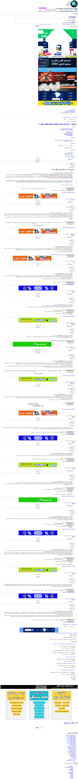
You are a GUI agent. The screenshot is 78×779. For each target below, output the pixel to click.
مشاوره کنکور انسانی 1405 (70, 735)
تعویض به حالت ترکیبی (69, 153)
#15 (67, 598)
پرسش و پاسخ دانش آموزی (70, 110)
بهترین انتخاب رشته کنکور (70, 747)
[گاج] (32, 346)
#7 (67, 347)
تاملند (74, 758)
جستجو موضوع (73, 143)
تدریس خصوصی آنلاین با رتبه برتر (62, 711)
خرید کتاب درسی (72, 753)
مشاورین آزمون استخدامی (16, 708)
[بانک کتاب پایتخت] (57, 105)
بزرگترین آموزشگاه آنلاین (71, 760)
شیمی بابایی (73, 757)
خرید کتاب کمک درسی (71, 746)
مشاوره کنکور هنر (72, 744)
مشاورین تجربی (66, 702)
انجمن (74, 108)
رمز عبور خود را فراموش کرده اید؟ (68, 22)
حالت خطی (71, 152)
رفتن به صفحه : (72, 119)
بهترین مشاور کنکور (72, 748)
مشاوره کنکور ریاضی (71, 738)
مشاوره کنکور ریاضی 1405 (70, 737)
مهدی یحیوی (73, 745)
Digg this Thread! (70, 132)
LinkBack (73, 126)
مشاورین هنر (57, 705)
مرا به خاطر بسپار (70, 20)
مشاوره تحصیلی (72, 750)
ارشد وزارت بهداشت (39, 714)
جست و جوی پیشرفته (69, 147)
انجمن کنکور (72, 677)
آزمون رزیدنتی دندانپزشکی (39, 702)
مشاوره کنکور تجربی (71, 740)
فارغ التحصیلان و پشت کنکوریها (69, 111)
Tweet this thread (70, 135)
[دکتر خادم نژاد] (57, 57)
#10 (67, 440)
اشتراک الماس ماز (72, 754)
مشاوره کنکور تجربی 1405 (70, 739)
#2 (67, 198)
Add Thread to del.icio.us (68, 133)
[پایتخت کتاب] (38, 322)
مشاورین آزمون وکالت (16, 711)
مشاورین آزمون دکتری (16, 705)
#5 (67, 290)
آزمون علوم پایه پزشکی (39, 708)
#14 (67, 572)
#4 (67, 261)
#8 (67, 382)
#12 (67, 502)
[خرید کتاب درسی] (38, 290)
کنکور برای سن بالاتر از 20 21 (71, 632)
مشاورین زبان (62, 708)
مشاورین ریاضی (58, 702)
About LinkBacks (62, 129)
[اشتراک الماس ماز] (57, 100)
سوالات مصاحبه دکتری (71, 749)
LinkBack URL (63, 128)
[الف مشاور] (57, 81)
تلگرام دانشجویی (70, 772)
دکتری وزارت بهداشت (39, 717)
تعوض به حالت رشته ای (68, 154)
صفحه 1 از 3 (74, 117)
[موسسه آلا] (57, 67)
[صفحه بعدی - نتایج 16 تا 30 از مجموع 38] (69, 117)
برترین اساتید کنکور (72, 759)
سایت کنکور (67, 722)
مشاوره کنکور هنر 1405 (71, 743)
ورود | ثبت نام (75, 13)
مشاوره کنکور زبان (72, 742)
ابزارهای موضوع (73, 137)
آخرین (66, 117)
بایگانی (73, 678)
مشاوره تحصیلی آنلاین (71, 751)
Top (66, 198)
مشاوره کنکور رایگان (71, 752)
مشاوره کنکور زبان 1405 (71, 741)
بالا (74, 679)
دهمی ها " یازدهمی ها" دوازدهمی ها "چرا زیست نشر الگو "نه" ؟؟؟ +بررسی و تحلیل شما (64, 643)
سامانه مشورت (72, 756)
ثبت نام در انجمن (42, 24)
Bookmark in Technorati (68, 134)
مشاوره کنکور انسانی (71, 736)
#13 (67, 535)
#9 (67, 415)
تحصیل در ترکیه (16, 714)
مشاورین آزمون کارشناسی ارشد (16, 702)
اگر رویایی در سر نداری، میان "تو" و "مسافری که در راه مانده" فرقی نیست (65, 663)
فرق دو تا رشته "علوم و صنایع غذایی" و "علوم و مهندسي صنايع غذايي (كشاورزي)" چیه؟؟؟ (64, 650)
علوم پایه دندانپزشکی (39, 711)
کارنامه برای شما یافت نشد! (60, 632)
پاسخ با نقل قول (65, 192)
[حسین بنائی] (57, 71)
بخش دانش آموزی (71, 109)
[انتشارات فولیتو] (57, 90)
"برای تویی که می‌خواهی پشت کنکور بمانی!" (55, 124)
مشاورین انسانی (65, 705)
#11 (67, 467)
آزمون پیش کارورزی (39, 705)
